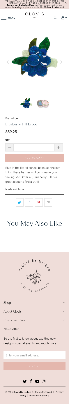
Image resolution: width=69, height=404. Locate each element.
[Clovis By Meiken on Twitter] (25, 381)
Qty (7, 139)
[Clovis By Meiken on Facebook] (31, 381)
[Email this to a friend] (48, 202)
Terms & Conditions (39, 395)
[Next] (61, 62)
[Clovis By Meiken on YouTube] (37, 381)
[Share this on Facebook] (29, 202)
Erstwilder (12, 118)
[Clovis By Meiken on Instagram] (44, 381)
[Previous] (8, 62)
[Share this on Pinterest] (39, 202)
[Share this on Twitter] (20, 202)
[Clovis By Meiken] (34, 15)
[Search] (55, 17)
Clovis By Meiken (22, 392)
